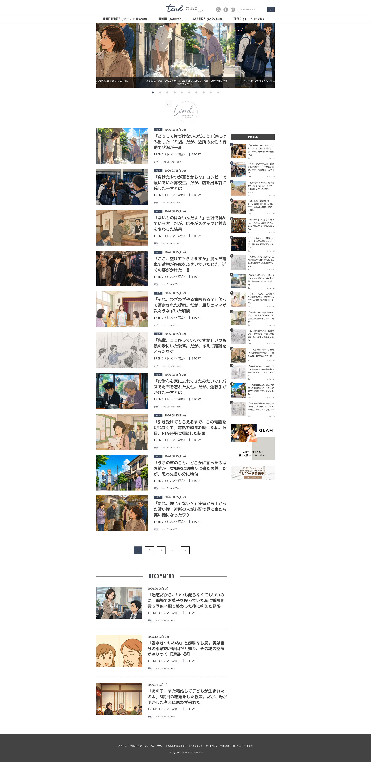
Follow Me (236, 745)
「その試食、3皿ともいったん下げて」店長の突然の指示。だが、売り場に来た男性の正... (261, 150)
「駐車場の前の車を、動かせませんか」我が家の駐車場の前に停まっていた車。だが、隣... (261, 280)
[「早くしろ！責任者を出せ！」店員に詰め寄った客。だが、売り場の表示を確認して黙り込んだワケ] (239, 208)
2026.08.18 (271, 177)
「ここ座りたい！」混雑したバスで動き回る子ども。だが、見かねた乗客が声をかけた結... (261, 243)
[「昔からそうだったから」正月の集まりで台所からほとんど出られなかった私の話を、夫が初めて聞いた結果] (239, 263)
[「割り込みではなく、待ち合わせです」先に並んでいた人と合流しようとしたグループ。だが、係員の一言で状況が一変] (239, 189)
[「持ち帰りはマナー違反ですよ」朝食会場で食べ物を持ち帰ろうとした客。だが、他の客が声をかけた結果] (239, 373)
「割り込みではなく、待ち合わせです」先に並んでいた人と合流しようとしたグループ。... (261, 187)
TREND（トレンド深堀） (249, 19)
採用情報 (248, 745)
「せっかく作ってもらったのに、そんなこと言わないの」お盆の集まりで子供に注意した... (261, 224)
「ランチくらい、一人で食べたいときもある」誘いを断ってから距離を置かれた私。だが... (261, 298)
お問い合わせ (136, 745)
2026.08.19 (271, 195)
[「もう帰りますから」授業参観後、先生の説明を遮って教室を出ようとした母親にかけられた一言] (239, 337)
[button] (153, 92)
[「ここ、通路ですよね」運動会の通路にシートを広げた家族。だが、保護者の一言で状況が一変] (239, 170)
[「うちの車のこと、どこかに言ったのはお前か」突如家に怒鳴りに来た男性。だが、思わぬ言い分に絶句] (239, 391)
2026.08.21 (271, 269)
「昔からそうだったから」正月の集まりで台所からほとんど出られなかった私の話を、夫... (261, 261)
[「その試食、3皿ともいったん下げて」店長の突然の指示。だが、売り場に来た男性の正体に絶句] (239, 152)
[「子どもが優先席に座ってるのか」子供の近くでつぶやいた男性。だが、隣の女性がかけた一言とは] (239, 410)
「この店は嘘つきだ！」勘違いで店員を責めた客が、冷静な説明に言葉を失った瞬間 (261, 352)
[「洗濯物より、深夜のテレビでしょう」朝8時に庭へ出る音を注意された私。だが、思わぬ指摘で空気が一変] (239, 319)
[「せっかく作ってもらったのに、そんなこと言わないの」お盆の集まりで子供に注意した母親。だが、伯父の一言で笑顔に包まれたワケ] (239, 226)
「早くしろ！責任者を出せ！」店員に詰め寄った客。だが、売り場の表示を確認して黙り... (261, 206)
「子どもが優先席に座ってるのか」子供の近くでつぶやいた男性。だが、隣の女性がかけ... (261, 408)
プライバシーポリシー (155, 745)
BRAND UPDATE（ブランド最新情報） (126, 19)
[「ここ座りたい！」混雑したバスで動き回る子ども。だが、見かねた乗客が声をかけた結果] (239, 245)
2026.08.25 (271, 306)
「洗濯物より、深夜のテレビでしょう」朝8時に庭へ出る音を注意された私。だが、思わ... (261, 317)
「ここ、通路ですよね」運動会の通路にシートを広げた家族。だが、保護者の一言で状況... (261, 168)
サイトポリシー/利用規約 (217, 745)
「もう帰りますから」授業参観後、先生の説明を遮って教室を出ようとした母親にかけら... (261, 335)
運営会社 (122, 745)
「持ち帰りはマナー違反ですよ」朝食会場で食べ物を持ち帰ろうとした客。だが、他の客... (261, 371)
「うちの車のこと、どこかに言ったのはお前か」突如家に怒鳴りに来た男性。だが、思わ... (261, 389)
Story (196, 154)
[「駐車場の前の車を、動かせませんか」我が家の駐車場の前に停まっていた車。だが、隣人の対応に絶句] (239, 282)
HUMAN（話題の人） (172, 19)
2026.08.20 (271, 288)
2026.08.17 (271, 158)
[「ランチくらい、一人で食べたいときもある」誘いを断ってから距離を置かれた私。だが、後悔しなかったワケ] (239, 300)
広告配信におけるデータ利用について (185, 745)
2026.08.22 (271, 214)
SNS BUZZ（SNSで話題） (209, 19)
